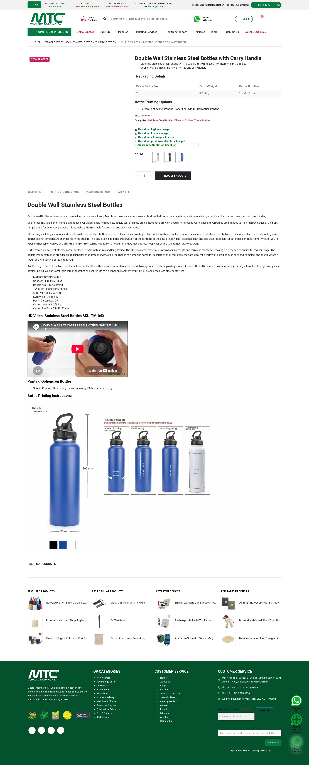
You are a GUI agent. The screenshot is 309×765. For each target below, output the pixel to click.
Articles (199, 32)
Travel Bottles (202, 120)
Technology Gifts (106, 681)
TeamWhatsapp (208, 18)
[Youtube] (51, 730)
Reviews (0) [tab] (123, 191)
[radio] (158, 157)
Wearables (102, 693)
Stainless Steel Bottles (160, 120)
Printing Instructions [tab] (64, 191)
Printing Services (146, 32)
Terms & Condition (170, 693)
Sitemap (164, 713)
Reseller (164, 709)
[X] (41, 730)
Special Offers (167, 697)
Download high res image (154, 129)
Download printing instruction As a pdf (161, 140)
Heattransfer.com (175, 32)
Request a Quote (176, 175)
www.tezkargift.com (153, 6)
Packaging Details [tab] (97, 191)
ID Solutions (103, 717)
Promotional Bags (106, 697)
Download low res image (153, 133)
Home (163, 677)
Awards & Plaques (106, 705)
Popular (123, 32)
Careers (164, 705)
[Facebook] (32, 730)
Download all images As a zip (156, 137)
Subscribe (264, 710)
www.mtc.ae (56, 6)
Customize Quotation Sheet (155, 144)
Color (139, 154)
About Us (165, 681)
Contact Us (230, 32)
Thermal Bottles (184, 120)
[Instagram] (60, 730)
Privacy (164, 689)
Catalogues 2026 (169, 701)
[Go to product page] (35, 603)
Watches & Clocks (106, 701)
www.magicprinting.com (87, 6)
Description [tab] (35, 191)
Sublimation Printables (109, 709)
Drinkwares (102, 685)
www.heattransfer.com (118, 6)
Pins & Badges (104, 713)
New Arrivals (103, 677)
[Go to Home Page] (29, 42)
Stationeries (103, 689)
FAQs (163, 685)
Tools (212, 32)
